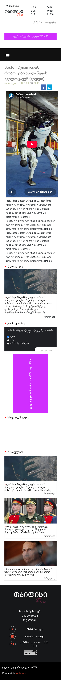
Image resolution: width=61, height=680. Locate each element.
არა (12, 340)
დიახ (13, 336)
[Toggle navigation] (7, 54)
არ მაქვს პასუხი (19, 343)
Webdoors (21, 673)
